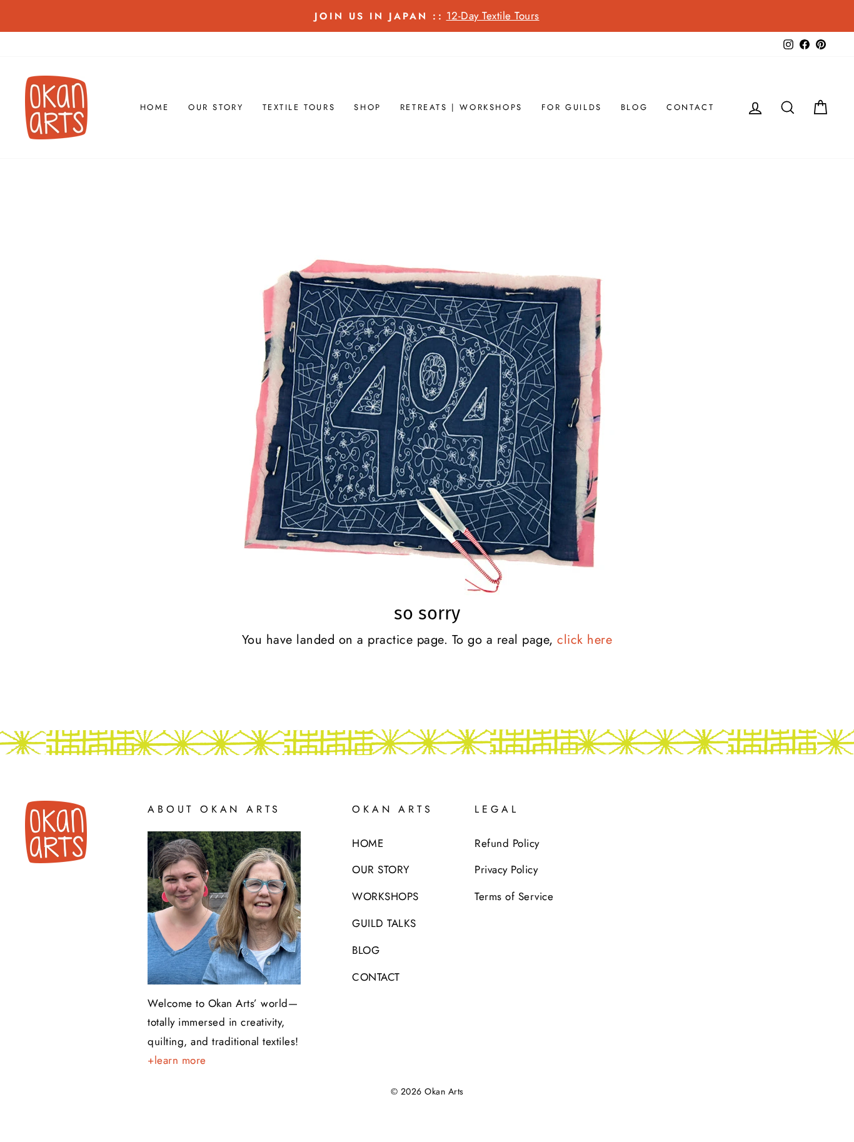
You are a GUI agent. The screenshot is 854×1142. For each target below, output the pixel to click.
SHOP (367, 107)
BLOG (634, 107)
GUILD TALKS (384, 923)
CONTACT (690, 107)
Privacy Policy (506, 869)
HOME (154, 107)
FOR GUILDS (571, 107)
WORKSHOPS (385, 896)
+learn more (177, 1060)
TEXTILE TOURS (299, 107)
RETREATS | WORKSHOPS (461, 107)
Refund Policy (507, 843)
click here (584, 640)
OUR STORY (215, 107)
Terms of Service (514, 896)
